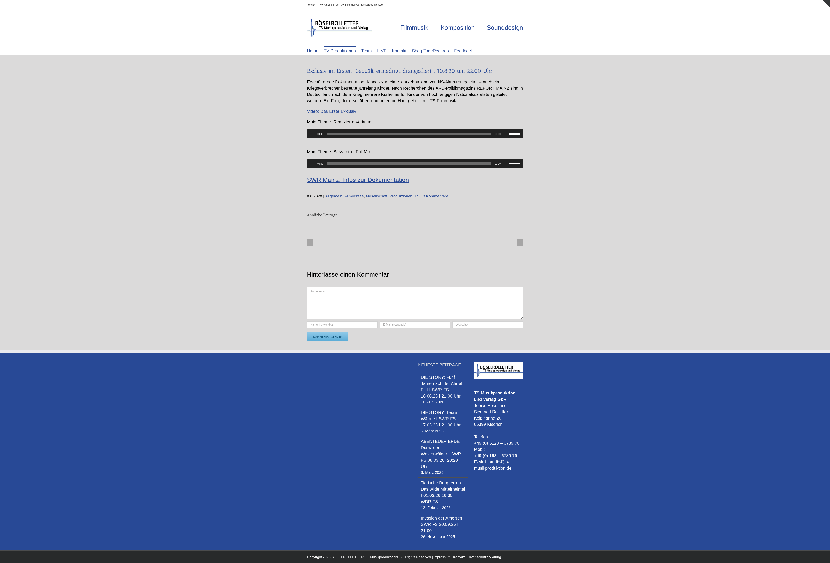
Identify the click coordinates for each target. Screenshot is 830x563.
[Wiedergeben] (312, 134)
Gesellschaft (376, 196)
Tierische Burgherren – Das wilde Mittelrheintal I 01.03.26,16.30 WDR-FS (443, 492)
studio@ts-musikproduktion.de (365, 4)
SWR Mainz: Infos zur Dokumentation (358, 180)
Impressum (442, 557)
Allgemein (333, 196)
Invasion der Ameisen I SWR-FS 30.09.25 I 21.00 (443, 524)
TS (417, 196)
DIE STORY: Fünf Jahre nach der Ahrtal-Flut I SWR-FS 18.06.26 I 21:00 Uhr (442, 386)
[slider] (515, 133)
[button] (480, 50)
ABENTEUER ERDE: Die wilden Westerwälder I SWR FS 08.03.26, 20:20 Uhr (441, 454)
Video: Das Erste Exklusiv (331, 111)
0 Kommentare (435, 196)
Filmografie (354, 196)
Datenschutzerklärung (484, 557)
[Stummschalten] (505, 134)
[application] (415, 133)
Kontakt (459, 557)
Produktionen (400, 196)
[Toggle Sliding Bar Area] (826, 4)
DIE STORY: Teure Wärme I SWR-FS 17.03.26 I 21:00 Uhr (441, 418)
